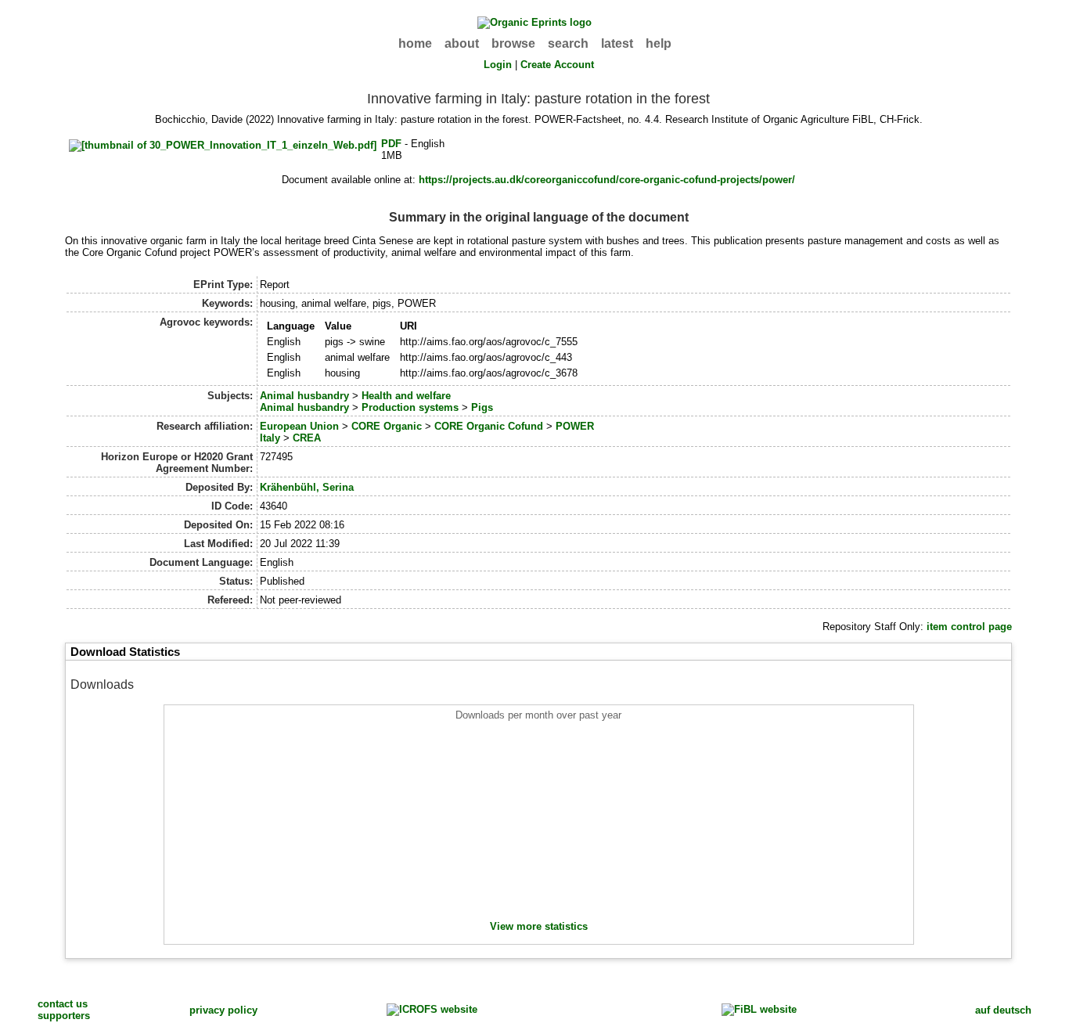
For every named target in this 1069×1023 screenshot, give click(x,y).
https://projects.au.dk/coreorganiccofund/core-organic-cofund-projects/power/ (607, 180)
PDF (391, 143)
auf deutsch (1003, 1010)
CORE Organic (386, 426)
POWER (575, 426)
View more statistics (539, 926)
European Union (299, 426)
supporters (64, 1015)
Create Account (557, 64)
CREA (307, 438)
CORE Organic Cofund (488, 426)
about (462, 43)
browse (513, 43)
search (568, 43)
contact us (63, 1004)
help (658, 43)
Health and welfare (406, 396)
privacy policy (223, 1010)
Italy (270, 438)
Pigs (482, 407)
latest (617, 43)
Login (498, 64)
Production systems (410, 407)
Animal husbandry (304, 396)
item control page (969, 626)
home (415, 43)
